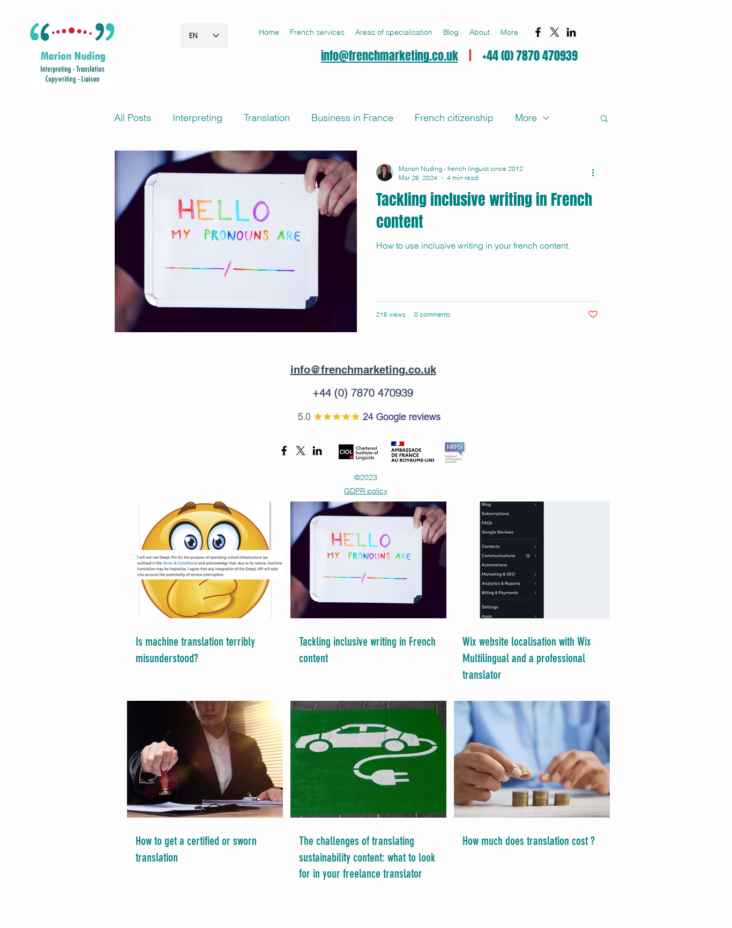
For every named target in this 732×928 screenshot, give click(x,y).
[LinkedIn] (571, 32)
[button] (317, 32)
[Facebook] (538, 32)
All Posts (132, 117)
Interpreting (197, 117)
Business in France (352, 117)
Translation (267, 117)
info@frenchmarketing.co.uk (389, 55)
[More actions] (596, 172)
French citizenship (454, 117)
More (526, 117)
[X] (554, 32)
